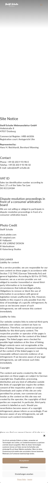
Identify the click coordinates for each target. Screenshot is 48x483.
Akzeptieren (24, 461)
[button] (44, 435)
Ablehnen (24, 467)
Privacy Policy (21, 479)
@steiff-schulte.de (21, 168)
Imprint (29, 479)
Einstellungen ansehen (24, 474)
